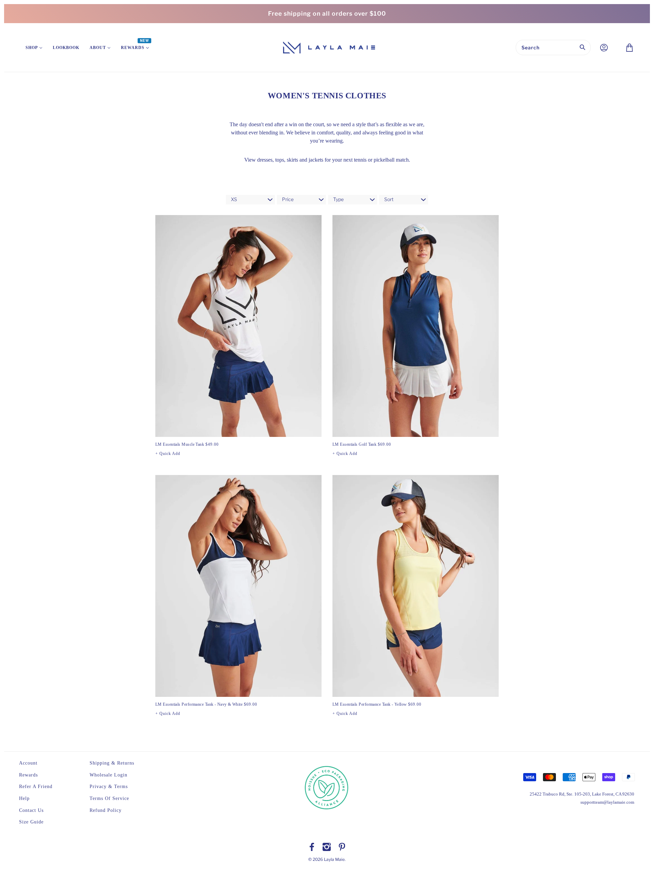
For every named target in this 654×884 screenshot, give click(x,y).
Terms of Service (109, 798)
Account (28, 763)
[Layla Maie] (329, 47)
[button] (167, 453)
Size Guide (31, 821)
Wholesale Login (108, 774)
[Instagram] (326, 847)
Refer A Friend (35, 786)
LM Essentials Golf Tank (361, 444)
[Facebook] (311, 847)
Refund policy (106, 810)
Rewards (28, 774)
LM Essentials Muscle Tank (187, 444)
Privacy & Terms (109, 786)
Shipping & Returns (112, 763)
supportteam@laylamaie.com (607, 802)
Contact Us (31, 810)
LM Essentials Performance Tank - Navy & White (206, 704)
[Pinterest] (342, 847)
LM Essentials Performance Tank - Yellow (376, 704)
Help (24, 798)
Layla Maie (334, 859)
